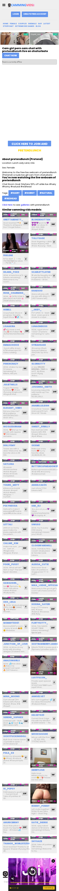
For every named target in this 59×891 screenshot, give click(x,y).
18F (24, 431)
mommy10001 (11, 622)
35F (53, 409)
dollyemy (9, 445)
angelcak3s (39, 484)
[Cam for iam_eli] (43, 502)
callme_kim (10, 543)
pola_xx (8, 752)
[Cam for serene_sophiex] (15, 712)
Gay (40, 23)
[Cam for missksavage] (43, 730)
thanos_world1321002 (17, 843)
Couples (22, 23)
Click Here (7, 204)
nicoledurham (12, 426)
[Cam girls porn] (22, 5)
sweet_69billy (41, 426)
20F (24, 412)
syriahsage (39, 344)
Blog (38, 26)
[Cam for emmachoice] (15, 341)
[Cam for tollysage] (43, 234)
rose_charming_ (14, 292)
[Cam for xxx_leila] (15, 598)
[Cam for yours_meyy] (15, 481)
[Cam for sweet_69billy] (43, 423)
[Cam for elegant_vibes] (15, 403)
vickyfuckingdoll (14, 736)
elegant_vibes (12, 407)
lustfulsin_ (39, 677)
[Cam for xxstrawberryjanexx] (43, 639)
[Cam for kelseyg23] (43, 711)
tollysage (38, 238)
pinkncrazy (10, 363)
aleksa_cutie (40, 564)
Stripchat (8, 26)
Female (13, 23)
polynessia (10, 505)
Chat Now (10, 55)
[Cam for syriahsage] (43, 341)
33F (53, 350)
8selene (8, 255)
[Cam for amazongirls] (15, 657)
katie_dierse (40, 822)
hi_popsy (9, 788)
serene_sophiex (13, 717)
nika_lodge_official (45, 585)
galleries (25, 204)
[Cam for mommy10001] (15, 619)
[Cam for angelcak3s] (43, 481)
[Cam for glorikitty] (43, 360)
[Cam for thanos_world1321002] (15, 838)
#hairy (15, 192)
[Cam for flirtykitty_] (43, 619)
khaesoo (37, 290)
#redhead (10, 198)
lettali (7, 524)
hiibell (7, 309)
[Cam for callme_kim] (15, 539)
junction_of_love (15, 643)
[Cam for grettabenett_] (15, 214)
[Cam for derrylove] (43, 758)
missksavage (40, 733)
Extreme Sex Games (24, 26)
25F (53, 313)
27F (53, 450)
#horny (29, 192)
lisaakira (9, 326)
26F (53, 529)
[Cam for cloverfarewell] (43, 540)
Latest (46, 23)
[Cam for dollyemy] (15, 441)
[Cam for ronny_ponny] (43, 794)
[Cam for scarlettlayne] (43, 268)
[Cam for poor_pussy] (15, 560)
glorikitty (38, 363)
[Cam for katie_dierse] (43, 818)
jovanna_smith (42, 386)
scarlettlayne (41, 272)
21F (53, 294)
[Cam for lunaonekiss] (43, 322)
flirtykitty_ (40, 622)
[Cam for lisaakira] (15, 322)
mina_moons (11, 696)
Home (5, 23)
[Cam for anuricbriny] (15, 818)
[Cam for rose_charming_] (15, 288)
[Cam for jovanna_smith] (43, 382)
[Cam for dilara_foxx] (15, 268)
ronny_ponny (41, 805)
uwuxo (36, 524)
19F (27, 297)
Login (16, 14)
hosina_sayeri (41, 604)
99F (53, 224)
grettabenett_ (13, 219)
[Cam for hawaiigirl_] (15, 579)
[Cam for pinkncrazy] (15, 360)
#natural (46, 192)
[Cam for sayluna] (15, 460)
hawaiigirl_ (10, 582)
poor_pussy (11, 564)
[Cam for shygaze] (43, 837)
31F (53, 809)
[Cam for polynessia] (15, 502)
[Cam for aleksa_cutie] (43, 560)
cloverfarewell (42, 545)
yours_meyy (11, 484)
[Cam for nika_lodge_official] (43, 580)
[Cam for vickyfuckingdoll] (15, 731)
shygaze (37, 841)
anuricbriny (11, 822)
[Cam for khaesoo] (43, 287)
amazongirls (11, 660)
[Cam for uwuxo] (43, 521)
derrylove (38, 769)
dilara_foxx (11, 272)
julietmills (10, 384)
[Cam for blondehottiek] (43, 214)
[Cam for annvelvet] (43, 692)
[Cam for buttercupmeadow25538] (43, 461)
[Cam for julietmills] (15, 381)
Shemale (32, 23)
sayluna (8, 464)
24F (54, 391)
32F (53, 737)
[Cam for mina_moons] (15, 692)
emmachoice (11, 344)
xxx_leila (9, 601)
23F (53, 331)
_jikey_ (37, 309)
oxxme (36, 445)
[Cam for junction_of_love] (15, 639)
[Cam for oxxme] (43, 441)
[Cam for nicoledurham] (15, 423)
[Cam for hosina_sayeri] (43, 599)
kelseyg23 (38, 715)
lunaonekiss (39, 326)
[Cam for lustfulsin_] (43, 665)
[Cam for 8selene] (15, 243)
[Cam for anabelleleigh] (43, 402)
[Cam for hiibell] (15, 306)
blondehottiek (41, 219)
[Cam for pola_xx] (15, 749)
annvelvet (38, 696)
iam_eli (36, 505)
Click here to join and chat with (30, 144)
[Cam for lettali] (15, 521)
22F (25, 223)
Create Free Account (34, 14)
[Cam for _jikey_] (43, 306)
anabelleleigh (40, 405)
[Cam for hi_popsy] (15, 785)
